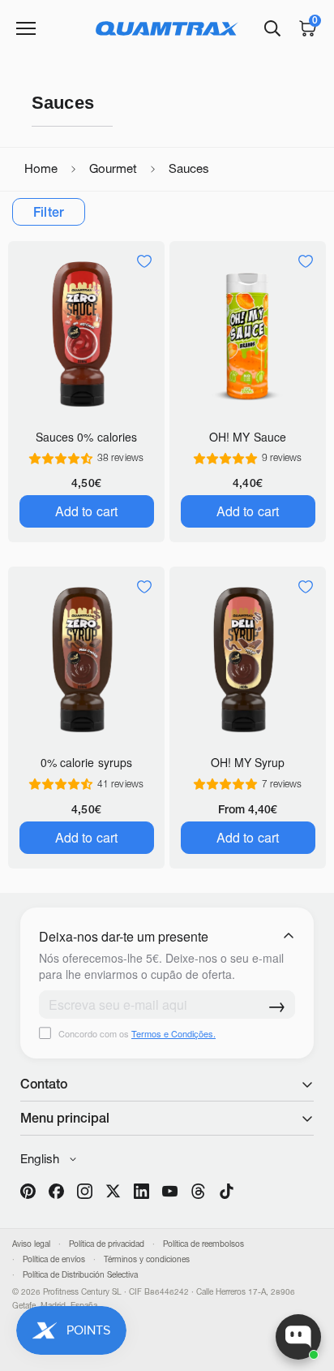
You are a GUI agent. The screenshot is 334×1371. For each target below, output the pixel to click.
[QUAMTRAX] (167, 28)
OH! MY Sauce (247, 437)
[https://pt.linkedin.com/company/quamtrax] (141, 1191)
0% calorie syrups (86, 762)
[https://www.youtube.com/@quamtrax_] (170, 1191)
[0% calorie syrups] (86, 659)
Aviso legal (31, 1244)
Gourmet (113, 168)
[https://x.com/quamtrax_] (113, 1191)
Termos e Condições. (173, 1033)
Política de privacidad (106, 1244)
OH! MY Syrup (248, 762)
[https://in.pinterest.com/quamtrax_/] (28, 1191)
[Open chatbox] (298, 1337)
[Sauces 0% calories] (86, 334)
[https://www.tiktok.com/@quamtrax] (226, 1191)
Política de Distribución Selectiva (80, 1275)
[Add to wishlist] (144, 261)
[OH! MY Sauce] (247, 334)
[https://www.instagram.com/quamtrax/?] (84, 1191)
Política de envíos (54, 1259)
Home (41, 168)
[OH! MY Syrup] (247, 659)
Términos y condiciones (147, 1259)
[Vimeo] (198, 1191)
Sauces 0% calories (86, 437)
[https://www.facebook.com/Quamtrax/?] (56, 1191)
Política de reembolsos (203, 1244)
